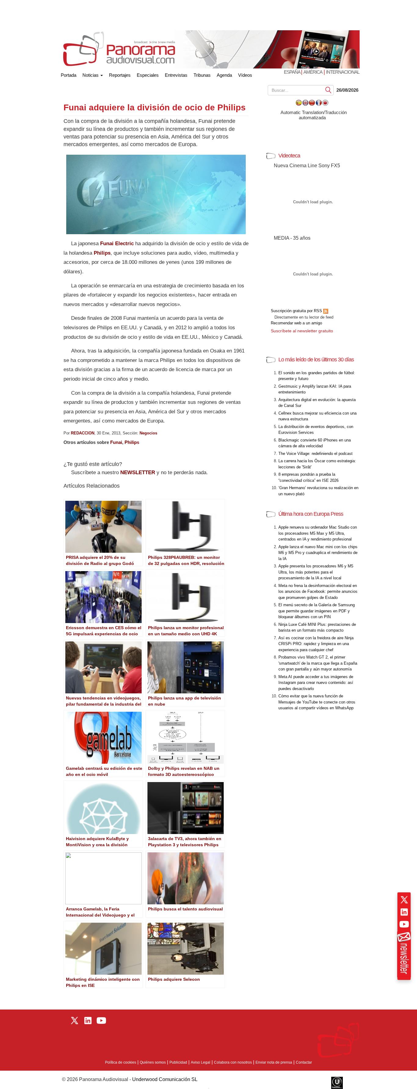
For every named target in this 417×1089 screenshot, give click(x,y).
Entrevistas (176, 75)
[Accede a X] (404, 900)
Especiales (148, 75)
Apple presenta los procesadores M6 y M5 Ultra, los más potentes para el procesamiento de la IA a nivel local (315, 572)
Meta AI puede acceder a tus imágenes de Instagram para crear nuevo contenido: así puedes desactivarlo (315, 682)
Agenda (224, 75)
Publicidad (178, 1062)
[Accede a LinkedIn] (404, 912)
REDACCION (82, 433)
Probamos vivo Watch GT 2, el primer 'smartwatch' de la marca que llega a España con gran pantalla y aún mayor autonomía (317, 663)
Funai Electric (117, 243)
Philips (102, 253)
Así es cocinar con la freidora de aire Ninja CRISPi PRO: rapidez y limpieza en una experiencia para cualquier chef (316, 644)
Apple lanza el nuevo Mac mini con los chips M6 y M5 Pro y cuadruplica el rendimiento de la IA (317, 552)
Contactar (304, 1062)
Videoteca (289, 156)
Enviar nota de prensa (274, 1062)
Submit (328, 89)
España (292, 72)
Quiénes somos (153, 1062)
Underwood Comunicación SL (165, 1079)
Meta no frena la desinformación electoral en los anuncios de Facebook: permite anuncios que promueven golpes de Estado (317, 591)
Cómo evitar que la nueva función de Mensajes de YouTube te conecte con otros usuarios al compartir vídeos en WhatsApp (316, 702)
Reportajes (120, 75)
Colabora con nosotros (233, 1062)
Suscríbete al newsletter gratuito (302, 330)
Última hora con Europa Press (310, 514)
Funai (116, 442)
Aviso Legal (200, 1062)
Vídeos (245, 75)
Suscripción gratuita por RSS (297, 310)
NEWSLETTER (137, 472)
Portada (68, 73)
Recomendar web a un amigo (296, 323)
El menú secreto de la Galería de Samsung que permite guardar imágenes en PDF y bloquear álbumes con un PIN (316, 611)
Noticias (91, 75)
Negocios (148, 433)
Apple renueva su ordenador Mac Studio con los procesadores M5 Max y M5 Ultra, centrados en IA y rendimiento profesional (317, 533)
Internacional (342, 72)
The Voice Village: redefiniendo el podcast (315, 453)
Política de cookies (120, 1062)
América (312, 72)
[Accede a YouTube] (404, 924)
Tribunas (202, 75)
